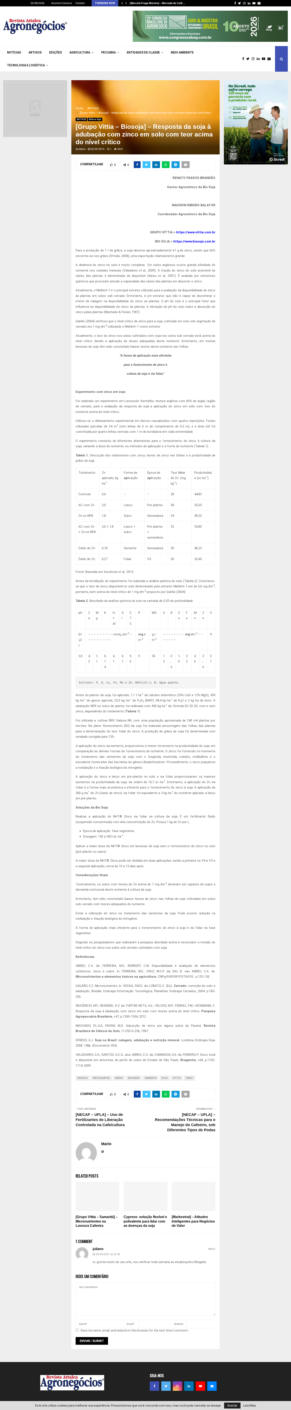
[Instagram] (254, 58)
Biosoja (83, 1078)
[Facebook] (244, 58)
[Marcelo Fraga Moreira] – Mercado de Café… (157, 3)
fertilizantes (101, 1078)
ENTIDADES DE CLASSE (143, 52)
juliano (98, 1249)
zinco (189, 1078)
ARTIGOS (35, 52)
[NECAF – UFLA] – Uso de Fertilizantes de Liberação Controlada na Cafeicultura (100, 1119)
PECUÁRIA (108, 52)
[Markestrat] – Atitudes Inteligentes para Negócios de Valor (193, 1221)
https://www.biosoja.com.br (194, 241)
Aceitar (232, 1405)
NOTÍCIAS (14, 52)
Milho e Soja (95, 119)
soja (165, 1078)
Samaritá (150, 1078)
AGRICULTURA (79, 52)
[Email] (270, 58)
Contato (80, 3)
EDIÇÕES (55, 52)
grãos (119, 1078)
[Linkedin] (259, 58)
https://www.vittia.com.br (195, 232)
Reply (211, 1249)
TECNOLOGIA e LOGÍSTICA (26, 65)
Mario (82, 149)
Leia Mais (249, 1405)
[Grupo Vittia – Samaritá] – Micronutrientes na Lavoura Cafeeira (97, 1221)
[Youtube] (264, 58)
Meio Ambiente (182, 52)
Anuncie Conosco (61, 3)
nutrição (134, 1078)
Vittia (177, 1078)
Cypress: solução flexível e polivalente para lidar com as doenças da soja (145, 1221)
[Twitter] (249, 58)
